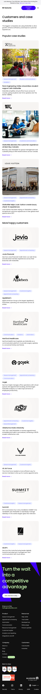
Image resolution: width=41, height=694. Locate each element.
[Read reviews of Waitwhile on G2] (10, 678)
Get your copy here (25, 3)
